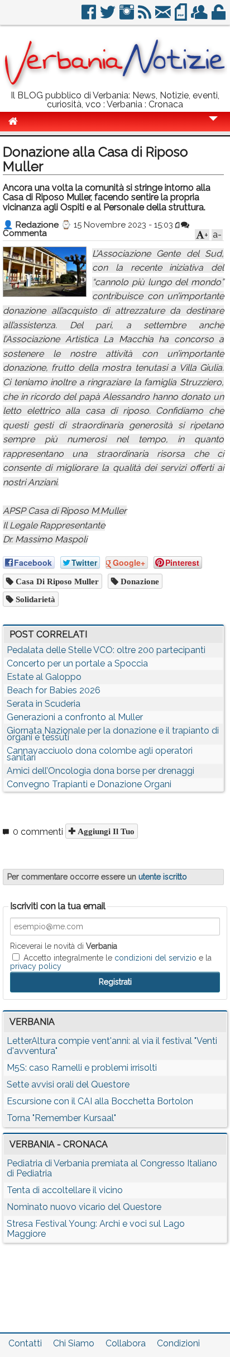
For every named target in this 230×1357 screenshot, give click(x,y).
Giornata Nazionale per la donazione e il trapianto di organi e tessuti (113, 734)
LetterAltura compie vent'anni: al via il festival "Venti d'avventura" (112, 1046)
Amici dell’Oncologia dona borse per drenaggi (100, 770)
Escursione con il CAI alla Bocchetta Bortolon (100, 1101)
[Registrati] (200, 16)
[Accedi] (219, 16)
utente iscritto (162, 876)
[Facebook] (90, 16)
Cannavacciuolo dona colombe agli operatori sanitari (100, 754)
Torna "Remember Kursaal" (61, 1118)
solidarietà (34, 599)
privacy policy (35, 966)
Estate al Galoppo (44, 677)
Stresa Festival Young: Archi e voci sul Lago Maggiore (96, 1228)
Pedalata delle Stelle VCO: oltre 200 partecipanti (106, 650)
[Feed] (145, 16)
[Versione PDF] (182, 16)
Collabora (126, 1343)
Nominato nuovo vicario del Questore (84, 1207)
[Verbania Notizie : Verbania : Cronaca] (115, 86)
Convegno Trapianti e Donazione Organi (89, 784)
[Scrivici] (163, 16)
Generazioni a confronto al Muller (75, 717)
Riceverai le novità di (63, 946)
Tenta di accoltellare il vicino (65, 1190)
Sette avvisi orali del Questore (68, 1084)
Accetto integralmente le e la (111, 961)
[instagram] (127, 16)
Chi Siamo (73, 1343)
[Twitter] (108, 16)
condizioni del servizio (155, 957)
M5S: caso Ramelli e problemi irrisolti (82, 1067)
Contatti (25, 1343)
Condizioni (178, 1343)
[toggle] (213, 126)
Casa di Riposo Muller (56, 581)
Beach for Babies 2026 (53, 690)
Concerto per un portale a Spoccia (77, 663)
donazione (138, 581)
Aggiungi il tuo (105, 831)
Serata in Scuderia (43, 703)
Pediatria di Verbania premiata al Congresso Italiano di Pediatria (112, 1168)
